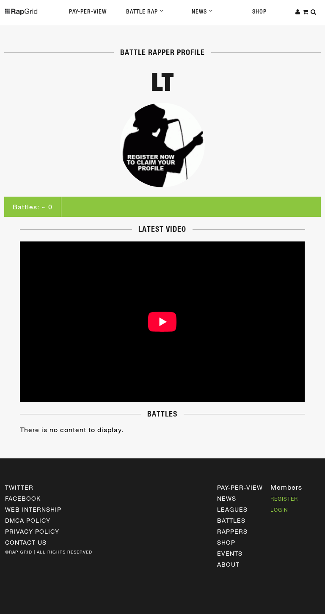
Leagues (232, 509)
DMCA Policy (27, 520)
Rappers (232, 531)
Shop (259, 11)
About (228, 564)
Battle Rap (143, 11)
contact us (26, 542)
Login (279, 509)
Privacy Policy (32, 531)
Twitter (19, 487)
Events (229, 553)
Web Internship (33, 509)
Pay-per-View (240, 487)
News (200, 11)
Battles (231, 520)
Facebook (23, 498)
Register (284, 498)
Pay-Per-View (88, 11)
